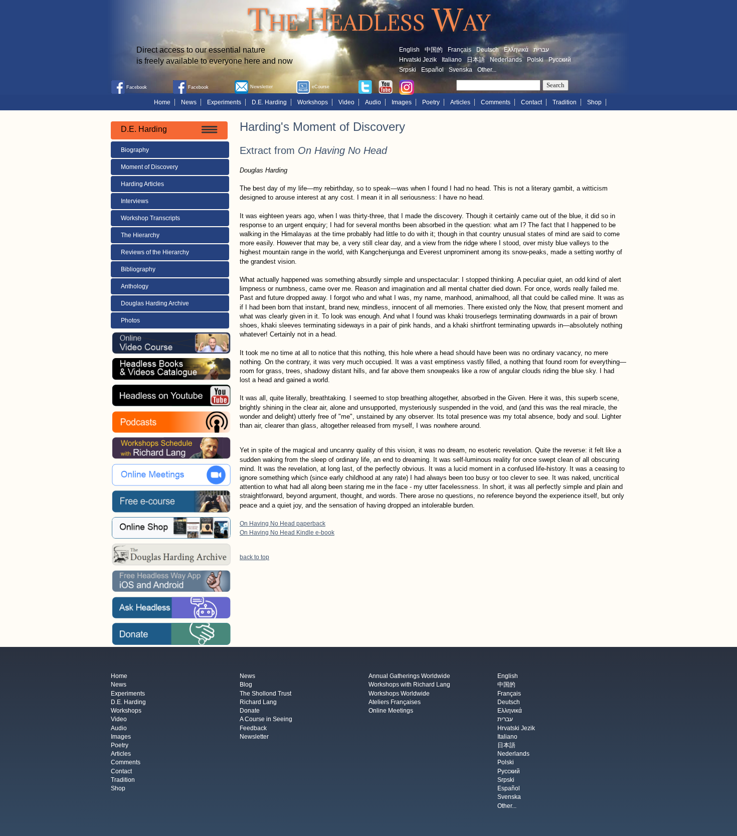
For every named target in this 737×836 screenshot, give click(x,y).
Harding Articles (142, 184)
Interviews (134, 201)
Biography (135, 149)
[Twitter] (365, 86)
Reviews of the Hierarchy (155, 252)
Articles (460, 102)
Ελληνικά (516, 49)
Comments (495, 102)
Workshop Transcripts (150, 218)
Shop (594, 102)
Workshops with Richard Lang (409, 685)
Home (162, 102)
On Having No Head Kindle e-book (287, 532)
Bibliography (138, 269)
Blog (246, 685)
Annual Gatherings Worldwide (409, 676)
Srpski (407, 69)
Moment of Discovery (149, 167)
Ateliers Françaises (394, 702)
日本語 (476, 59)
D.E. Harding (269, 102)
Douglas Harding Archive (155, 303)
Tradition (564, 102)
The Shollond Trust (265, 693)
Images (402, 102)
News (189, 102)
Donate (250, 711)
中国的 (434, 49)
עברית (541, 49)
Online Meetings (390, 711)
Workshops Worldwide (399, 693)
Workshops (312, 102)
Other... (486, 69)
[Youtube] (386, 86)
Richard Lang (258, 702)
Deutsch (487, 49)
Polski (535, 59)
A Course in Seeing (266, 719)
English (409, 49)
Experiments (224, 102)
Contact (531, 102)
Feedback (253, 728)
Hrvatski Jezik (418, 59)
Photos (130, 320)
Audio (373, 102)
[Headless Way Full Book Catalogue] (171, 368)
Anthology (134, 286)
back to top (254, 557)
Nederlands (506, 59)
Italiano (452, 59)
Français (459, 49)
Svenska (460, 69)
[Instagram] (406, 86)
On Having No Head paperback (282, 523)
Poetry (431, 102)
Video (346, 102)
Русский (559, 59)
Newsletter (254, 736)
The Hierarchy (140, 235)
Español (432, 69)
